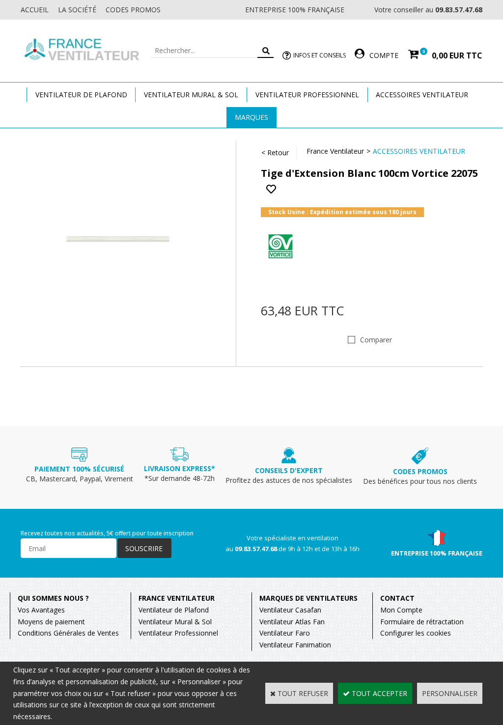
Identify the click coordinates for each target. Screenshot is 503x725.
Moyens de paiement (51, 621)
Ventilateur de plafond (81, 94)
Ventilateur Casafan (290, 609)
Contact (397, 598)
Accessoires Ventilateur (422, 94)
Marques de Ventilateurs (308, 598)
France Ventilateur (335, 151)
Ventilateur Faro (284, 633)
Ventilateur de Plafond (174, 609)
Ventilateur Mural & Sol (191, 94)
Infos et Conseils (319, 55)
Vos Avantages (41, 609)
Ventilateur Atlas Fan (292, 621)
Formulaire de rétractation (422, 621)
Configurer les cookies (415, 633)
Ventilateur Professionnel (307, 94)
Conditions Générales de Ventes (68, 633)
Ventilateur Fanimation (295, 644)
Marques (251, 117)
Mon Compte (401, 609)
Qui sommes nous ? (53, 598)
